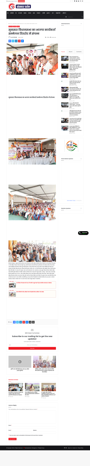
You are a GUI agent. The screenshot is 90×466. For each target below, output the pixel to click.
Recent (70, 51)
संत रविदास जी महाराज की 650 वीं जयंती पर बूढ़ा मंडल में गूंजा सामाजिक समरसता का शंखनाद (34, 282)
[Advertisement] (32, 86)
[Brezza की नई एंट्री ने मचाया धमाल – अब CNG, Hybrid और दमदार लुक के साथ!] (64, 104)
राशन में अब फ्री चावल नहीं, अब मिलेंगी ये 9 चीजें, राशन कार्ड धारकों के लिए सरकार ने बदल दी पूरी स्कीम (75, 75)
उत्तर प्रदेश (20, 13)
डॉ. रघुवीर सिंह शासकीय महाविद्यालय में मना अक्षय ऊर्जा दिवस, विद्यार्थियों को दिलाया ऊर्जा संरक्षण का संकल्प (48, 394)
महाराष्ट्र (25, 13)
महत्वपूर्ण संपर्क (58, 13)
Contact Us (74, 447)
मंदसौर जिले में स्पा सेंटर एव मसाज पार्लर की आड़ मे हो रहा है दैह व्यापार (75, 83)
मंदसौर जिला (15, 23)
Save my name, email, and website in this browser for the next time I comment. (26, 435)
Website (35, 430)
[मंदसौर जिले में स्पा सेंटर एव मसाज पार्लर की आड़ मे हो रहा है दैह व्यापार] (64, 83)
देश (15, 13)
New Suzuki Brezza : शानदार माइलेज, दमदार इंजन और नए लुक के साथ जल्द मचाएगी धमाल (74, 58)
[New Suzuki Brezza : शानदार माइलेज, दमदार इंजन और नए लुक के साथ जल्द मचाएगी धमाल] (64, 58)
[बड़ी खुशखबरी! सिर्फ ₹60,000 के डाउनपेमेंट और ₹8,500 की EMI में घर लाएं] (64, 89)
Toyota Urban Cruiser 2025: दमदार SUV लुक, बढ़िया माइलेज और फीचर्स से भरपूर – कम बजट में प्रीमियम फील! (75, 67)
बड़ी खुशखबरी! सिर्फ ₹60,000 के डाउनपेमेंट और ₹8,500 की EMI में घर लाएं (75, 89)
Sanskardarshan (28, 447)
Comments (78, 51)
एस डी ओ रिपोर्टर (13, 37)
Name (10, 425)
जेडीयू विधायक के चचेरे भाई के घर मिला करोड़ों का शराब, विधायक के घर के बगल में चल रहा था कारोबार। (75, 113)
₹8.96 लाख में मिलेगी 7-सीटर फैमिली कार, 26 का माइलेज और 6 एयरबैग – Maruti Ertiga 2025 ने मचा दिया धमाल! (75, 129)
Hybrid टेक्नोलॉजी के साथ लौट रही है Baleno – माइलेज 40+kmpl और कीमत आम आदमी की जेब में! (75, 96)
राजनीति (43, 13)
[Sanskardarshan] (19, 7)
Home (10, 23)
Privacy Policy (80, 447)
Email (10, 430)
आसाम (34, 13)
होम (7, 13)
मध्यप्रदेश (38, 13)
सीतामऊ (18, 26)
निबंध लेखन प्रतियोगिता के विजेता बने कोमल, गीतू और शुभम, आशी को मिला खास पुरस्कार (39, 1)
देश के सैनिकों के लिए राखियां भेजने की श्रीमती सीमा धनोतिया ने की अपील (30, 291)
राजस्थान (29, 13)
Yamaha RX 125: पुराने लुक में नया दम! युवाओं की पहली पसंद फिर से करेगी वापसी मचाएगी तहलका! (75, 120)
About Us (70, 447)
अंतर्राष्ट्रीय (12, 13)
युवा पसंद (48, 13)
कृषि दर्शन (64, 13)
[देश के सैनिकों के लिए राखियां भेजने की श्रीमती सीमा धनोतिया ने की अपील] (32, 387)
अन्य (52, 13)
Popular (63, 51)
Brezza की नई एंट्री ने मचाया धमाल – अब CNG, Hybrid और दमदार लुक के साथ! (75, 105)
